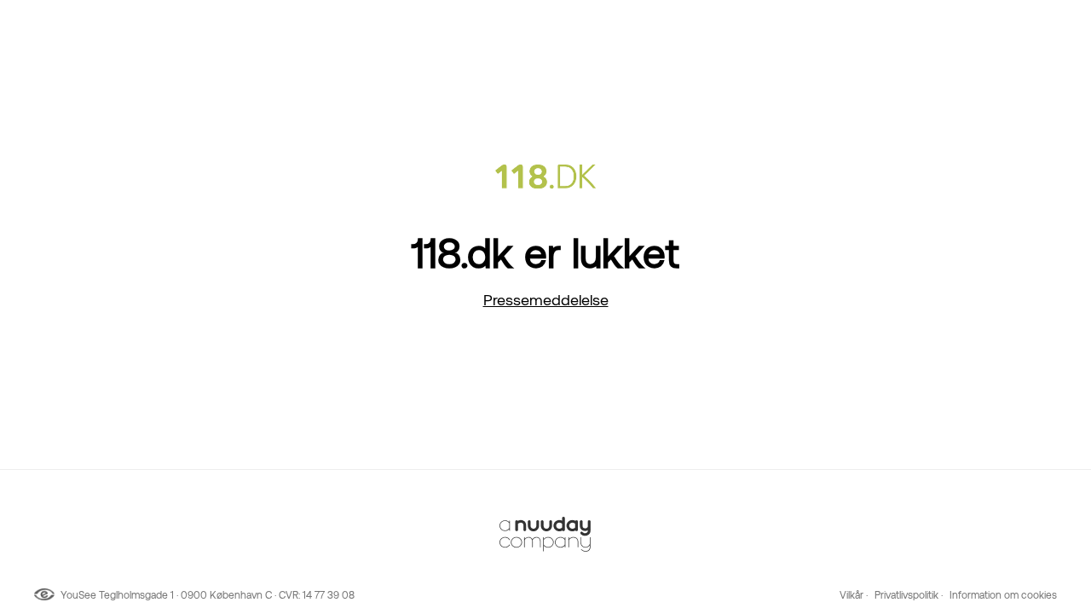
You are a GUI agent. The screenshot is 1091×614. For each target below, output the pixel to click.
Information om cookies (1003, 595)
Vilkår (851, 595)
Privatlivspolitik (906, 595)
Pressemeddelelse (546, 300)
